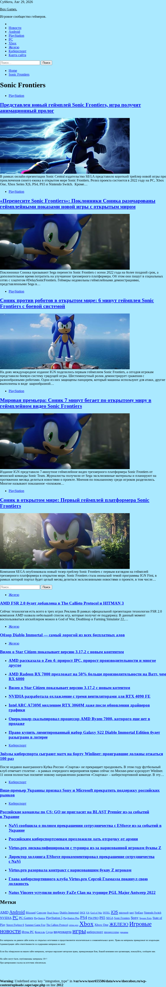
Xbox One (101, 925)
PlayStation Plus (71, 918)
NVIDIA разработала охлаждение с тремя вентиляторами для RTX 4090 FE (79, 696)
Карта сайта (17, 55)
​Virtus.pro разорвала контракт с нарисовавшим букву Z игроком (70, 870)
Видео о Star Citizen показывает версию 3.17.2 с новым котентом (69, 687)
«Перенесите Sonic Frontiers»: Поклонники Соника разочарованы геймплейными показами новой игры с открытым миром (77, 203)
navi (131, 912)
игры (79, 930)
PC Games (26, 918)
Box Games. (8, 9)
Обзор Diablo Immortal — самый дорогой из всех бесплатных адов (62, 635)
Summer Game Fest (35, 925)
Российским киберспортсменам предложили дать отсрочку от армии (73, 839)
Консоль (40, 932)
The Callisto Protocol (57, 925)
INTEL (106, 913)
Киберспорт (17, 51)
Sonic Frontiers (122, 918)
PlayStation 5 (54, 918)
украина (124, 932)
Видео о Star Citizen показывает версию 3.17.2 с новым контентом (62, 652)
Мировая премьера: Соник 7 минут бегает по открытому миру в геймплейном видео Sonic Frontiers (75, 403)
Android (14, 31)
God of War (96, 913)
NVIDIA (6, 918)
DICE (82, 913)
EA (87, 913)
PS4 (83, 917)
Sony (135, 918)
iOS (114, 912)
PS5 (102, 917)
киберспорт (95, 932)
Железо (14, 47)
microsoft (124, 912)
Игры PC (28, 932)
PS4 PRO (93, 918)
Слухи (49, 932)
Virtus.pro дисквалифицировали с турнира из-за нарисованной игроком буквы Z (85, 847)
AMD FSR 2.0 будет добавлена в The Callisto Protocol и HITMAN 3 (62, 603)
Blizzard (31, 912)
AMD (4, 912)
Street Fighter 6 (15, 925)
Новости (15, 28)
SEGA (109, 918)
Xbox (12, 43)
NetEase (139, 912)
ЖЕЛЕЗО (118, 924)
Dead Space (53, 913)
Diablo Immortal (69, 912)
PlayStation (16, 35)
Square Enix (145, 918)
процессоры (111, 932)
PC (11, 39)
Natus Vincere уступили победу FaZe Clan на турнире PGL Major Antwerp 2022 (82, 892)
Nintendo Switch (152, 912)
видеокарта (63, 932)
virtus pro (73, 925)
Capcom (41, 912)
